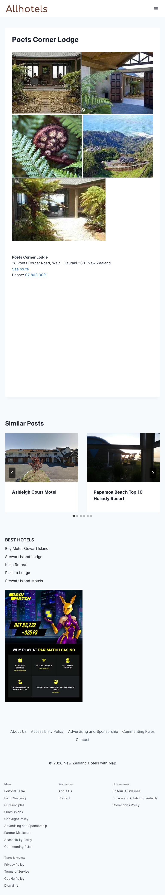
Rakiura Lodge (17, 573)
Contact (82, 740)
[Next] (153, 473)
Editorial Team (14, 791)
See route (20, 269)
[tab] (74, 516)
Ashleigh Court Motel (34, 492)
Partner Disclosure (17, 833)
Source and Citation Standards (135, 798)
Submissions (13, 812)
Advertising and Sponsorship (93, 731)
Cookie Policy (14, 879)
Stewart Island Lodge (23, 557)
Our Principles (14, 805)
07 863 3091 (36, 275)
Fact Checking (15, 798)
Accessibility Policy (47, 731)
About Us (18, 731)
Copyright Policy (16, 819)
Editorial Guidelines (127, 791)
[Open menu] (156, 8)
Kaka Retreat (16, 565)
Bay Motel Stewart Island (27, 548)
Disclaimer (12, 885)
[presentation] (41, 457)
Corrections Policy (126, 805)
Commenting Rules (138, 731)
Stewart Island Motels (24, 581)
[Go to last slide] (12, 473)
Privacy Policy (14, 865)
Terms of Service (16, 871)
